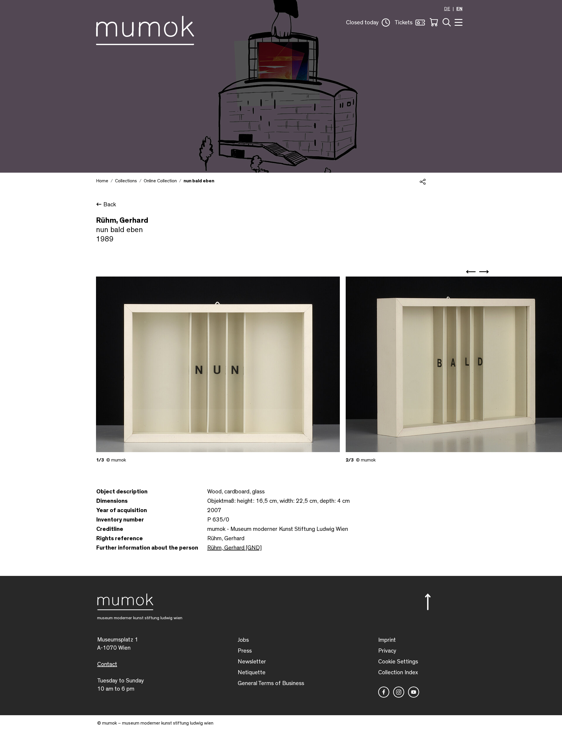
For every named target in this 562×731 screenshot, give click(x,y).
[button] (368, 22)
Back (109, 204)
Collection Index (398, 672)
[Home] (145, 29)
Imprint (387, 640)
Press (245, 651)
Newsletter (252, 662)
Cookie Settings (398, 662)
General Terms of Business (271, 683)
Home (102, 181)
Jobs (243, 640)
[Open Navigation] (457, 22)
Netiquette (251, 672)
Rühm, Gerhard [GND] (234, 548)
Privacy (387, 651)
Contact (107, 664)
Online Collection (160, 181)
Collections (126, 181)
